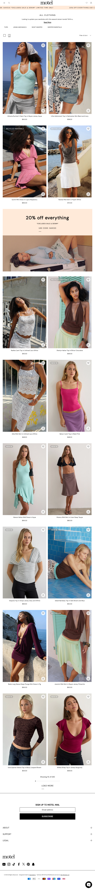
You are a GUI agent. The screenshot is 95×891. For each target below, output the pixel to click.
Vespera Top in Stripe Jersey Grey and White (24, 601)
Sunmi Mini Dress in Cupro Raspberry (24, 200)
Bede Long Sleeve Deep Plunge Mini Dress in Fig (24, 684)
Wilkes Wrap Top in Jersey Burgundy (69, 768)
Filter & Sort (83, 35)
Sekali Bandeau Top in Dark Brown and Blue (70, 601)
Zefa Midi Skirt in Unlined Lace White (24, 434)
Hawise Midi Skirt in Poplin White (69, 200)
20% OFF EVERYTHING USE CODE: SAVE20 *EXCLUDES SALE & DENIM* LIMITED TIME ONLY (45, 8)
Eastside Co (32, 875)
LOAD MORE (48, 785)
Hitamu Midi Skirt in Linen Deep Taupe (70, 517)
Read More (47, 22)
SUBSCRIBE (47, 816)
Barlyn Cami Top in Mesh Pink (70, 434)
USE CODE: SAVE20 (47, 228)
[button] (43, 45)
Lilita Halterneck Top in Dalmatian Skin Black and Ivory (69, 116)
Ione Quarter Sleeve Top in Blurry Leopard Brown (24, 768)
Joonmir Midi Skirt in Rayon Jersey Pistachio (70, 684)
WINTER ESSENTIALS (55, 27)
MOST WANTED (37, 27)
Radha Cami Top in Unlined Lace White (24, 350)
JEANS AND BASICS (19, 27)
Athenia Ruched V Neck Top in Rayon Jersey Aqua (24, 116)
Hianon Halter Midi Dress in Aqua (24, 517)
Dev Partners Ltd (65, 875)
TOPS (6, 27)
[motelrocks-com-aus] (46, 3)
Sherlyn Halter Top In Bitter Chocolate (70, 350)
